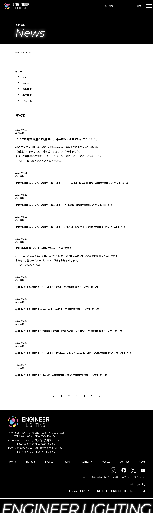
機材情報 (27, 89)
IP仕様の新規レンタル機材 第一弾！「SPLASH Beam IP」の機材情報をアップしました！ (70, 227)
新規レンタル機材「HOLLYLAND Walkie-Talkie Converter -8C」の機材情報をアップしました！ (73, 353)
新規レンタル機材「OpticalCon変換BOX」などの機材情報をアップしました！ (62, 375)
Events (49, 461)
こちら (38, 161)
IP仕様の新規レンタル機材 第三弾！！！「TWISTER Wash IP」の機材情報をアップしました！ (73, 183)
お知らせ (27, 83)
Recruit (67, 461)
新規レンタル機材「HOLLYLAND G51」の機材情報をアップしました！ (58, 287)
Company (87, 461)
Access (106, 461)
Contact (124, 461)
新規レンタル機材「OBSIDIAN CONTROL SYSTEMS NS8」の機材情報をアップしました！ (70, 331)
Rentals (30, 461)
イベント (27, 101)
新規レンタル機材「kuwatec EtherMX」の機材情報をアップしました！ (58, 309)
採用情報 (27, 95)
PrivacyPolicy (137, 484)
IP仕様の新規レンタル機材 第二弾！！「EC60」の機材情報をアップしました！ (64, 205)
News (142, 461)
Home (19, 52)
